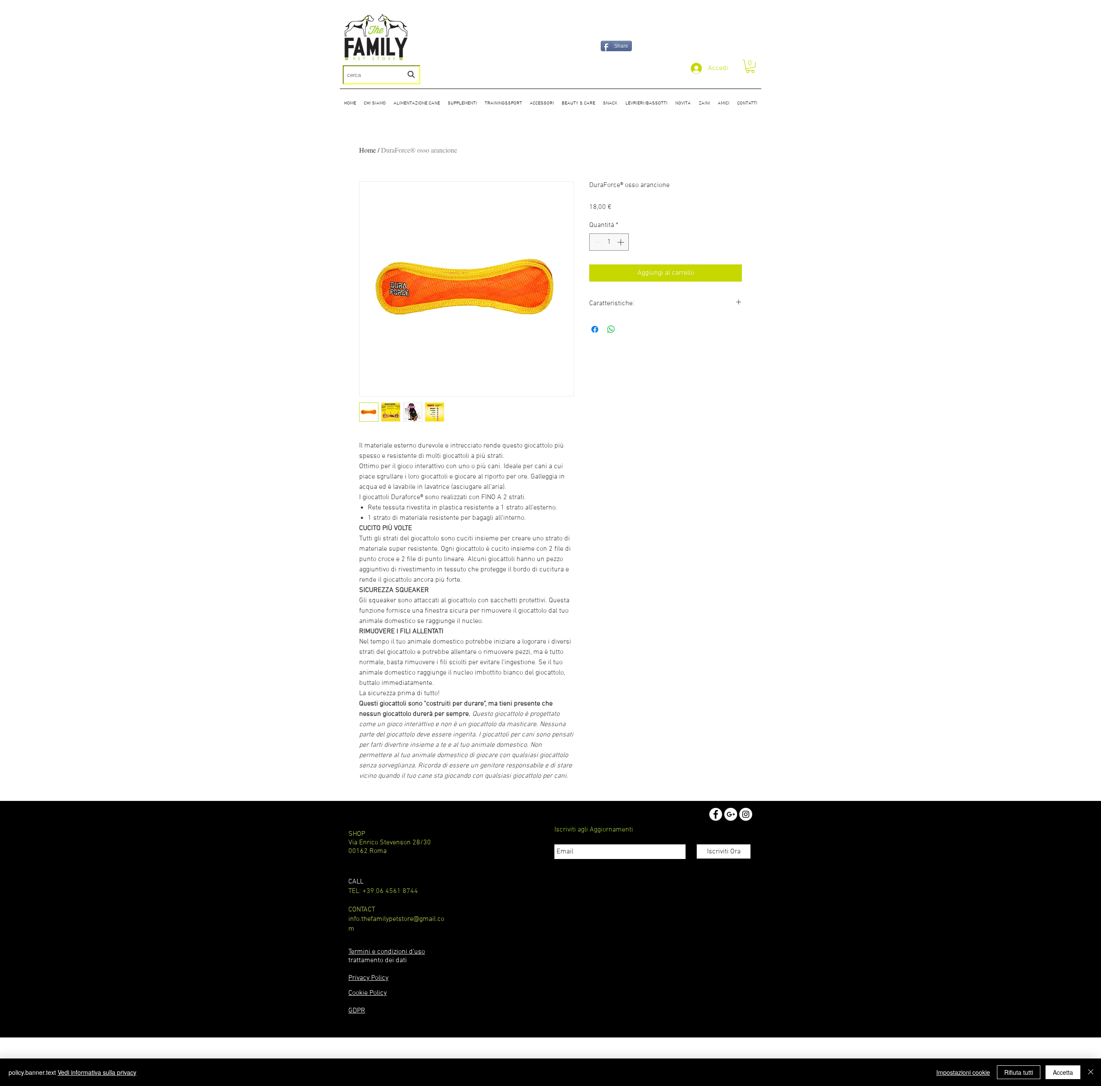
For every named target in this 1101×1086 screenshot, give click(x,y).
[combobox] (381, 74)
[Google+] (730, 814)
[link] (750, 66)
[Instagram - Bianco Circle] (745, 814)
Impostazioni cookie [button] (963, 1072)
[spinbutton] (609, 242)
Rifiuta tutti (1018, 1072)
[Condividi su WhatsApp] (611, 329)
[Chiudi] (1091, 1072)
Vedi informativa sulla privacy (97, 1072)
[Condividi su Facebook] (595, 329)
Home (367, 149)
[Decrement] (596, 242)
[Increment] (621, 242)
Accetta (1063, 1072)
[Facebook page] (715, 814)
